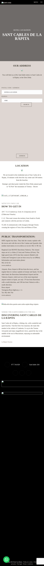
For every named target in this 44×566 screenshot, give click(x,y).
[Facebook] (22, 373)
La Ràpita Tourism (7, 342)
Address (22, 156)
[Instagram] (29, 373)
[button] (6, 559)
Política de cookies (28, 562)
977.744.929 (15, 365)
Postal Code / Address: (11, 88)
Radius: (5, 96)
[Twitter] (15, 373)
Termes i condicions (28, 564)
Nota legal (19, 564)
